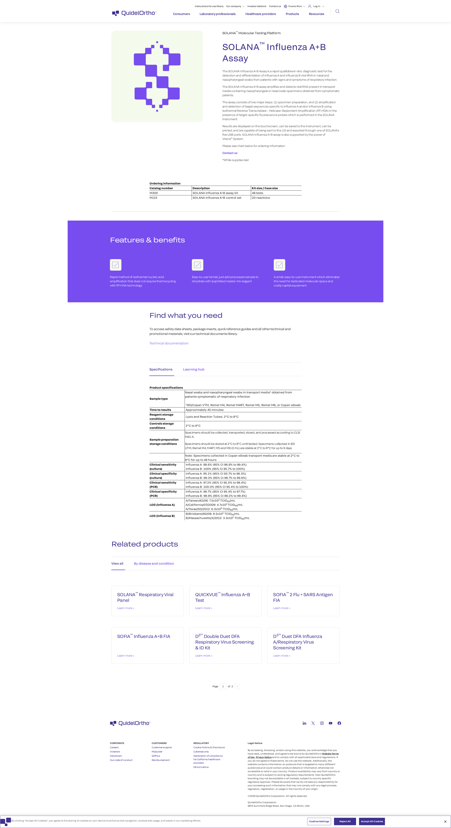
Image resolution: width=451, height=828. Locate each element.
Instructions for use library (209, 6)
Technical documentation (169, 343)
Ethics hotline (201, 767)
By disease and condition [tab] (154, 563)
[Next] (237, 686)
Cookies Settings (319, 821)
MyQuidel (157, 751)
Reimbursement (161, 760)
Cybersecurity (201, 751)
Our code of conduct (121, 760)
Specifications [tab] (160, 369)
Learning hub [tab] (193, 369)
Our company (233, 6)
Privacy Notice (264, 757)
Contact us (275, 6)
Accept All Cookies (372, 821)
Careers (114, 747)
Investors (115, 751)
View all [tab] (117, 563)
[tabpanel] (225, 449)
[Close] (445, 821)
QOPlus (156, 755)
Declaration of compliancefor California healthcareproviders (208, 759)
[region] (225, 821)
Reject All (345, 821)
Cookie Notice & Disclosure (209, 747)
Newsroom (116, 755)
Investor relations (256, 6)
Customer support (162, 747)
